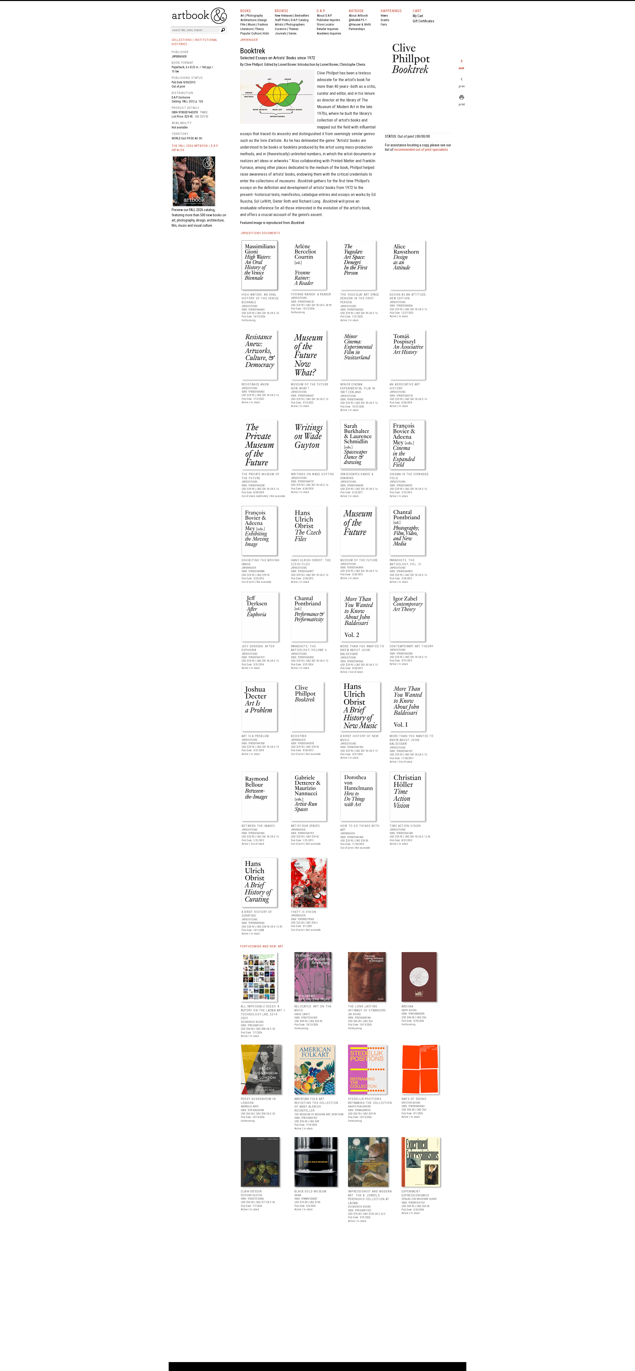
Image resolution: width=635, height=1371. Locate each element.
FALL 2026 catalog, (202, 210)
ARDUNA (407, 1006)
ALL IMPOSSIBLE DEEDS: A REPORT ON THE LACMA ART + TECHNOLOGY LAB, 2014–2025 (263, 1012)
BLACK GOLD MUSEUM (310, 1191)
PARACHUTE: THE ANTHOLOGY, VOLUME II (309, 648)
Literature (246, 29)
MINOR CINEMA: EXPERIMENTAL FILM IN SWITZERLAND (357, 388)
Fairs (384, 24)
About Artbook (358, 15)
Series (292, 33)
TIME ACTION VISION (405, 826)
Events (385, 20)
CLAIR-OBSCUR (251, 1191)
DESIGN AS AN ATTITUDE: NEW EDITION (408, 296)
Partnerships (357, 29)
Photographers (295, 24)
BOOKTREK (299, 736)
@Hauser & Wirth (360, 24)
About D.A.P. (324, 15)
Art (242, 15)
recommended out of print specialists (421, 149)
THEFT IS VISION (303, 912)
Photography (254, 15)
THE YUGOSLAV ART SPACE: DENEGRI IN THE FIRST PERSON (360, 298)
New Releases (284, 15)
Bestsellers (302, 15)
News (384, 15)
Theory (259, 29)
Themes (293, 29)
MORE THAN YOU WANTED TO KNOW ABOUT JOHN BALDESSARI (362, 650)
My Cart (418, 16)
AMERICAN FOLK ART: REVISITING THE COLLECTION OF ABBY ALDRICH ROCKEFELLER (316, 1104)
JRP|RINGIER (249, 40)
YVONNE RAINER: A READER (311, 294)
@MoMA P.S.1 (358, 20)
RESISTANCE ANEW (255, 384)
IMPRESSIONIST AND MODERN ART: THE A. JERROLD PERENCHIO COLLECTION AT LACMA (370, 1197)
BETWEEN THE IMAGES (258, 826)
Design (262, 20)
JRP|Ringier (179, 56)
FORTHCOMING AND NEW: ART (262, 946)
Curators (280, 29)
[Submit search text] (223, 30)
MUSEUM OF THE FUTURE (359, 560)
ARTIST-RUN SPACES (305, 826)
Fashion (263, 24)
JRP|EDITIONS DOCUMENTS (260, 233)
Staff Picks (282, 20)
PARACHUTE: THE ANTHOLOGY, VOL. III (405, 562)
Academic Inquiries (329, 33)
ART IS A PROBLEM (255, 736)
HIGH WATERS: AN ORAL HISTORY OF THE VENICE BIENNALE (260, 298)
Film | (244, 24)
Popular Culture (250, 33)
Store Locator (325, 24)
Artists (279, 24)
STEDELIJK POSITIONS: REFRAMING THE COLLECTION (370, 1101)
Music (252, 24)
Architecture (248, 20)
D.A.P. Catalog (300, 20)
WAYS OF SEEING (414, 1099)
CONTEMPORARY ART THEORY (412, 646)
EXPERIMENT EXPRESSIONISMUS (415, 1193)
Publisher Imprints (328, 20)
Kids (266, 33)
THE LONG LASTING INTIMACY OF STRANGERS (367, 1008)
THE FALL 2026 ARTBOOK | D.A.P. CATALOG (195, 148)
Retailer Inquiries (327, 29)
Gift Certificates (423, 21)
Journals (280, 33)
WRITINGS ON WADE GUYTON (312, 474)
